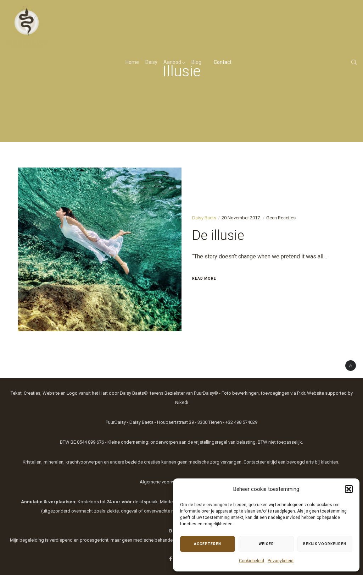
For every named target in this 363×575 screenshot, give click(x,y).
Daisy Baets (204, 217)
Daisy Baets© (134, 393)
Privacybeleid (281, 560)
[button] (348, 489)
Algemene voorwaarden (164, 481)
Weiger (266, 544)
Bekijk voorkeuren (324, 544)
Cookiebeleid (251, 560)
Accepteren (207, 544)
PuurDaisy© (206, 393)
